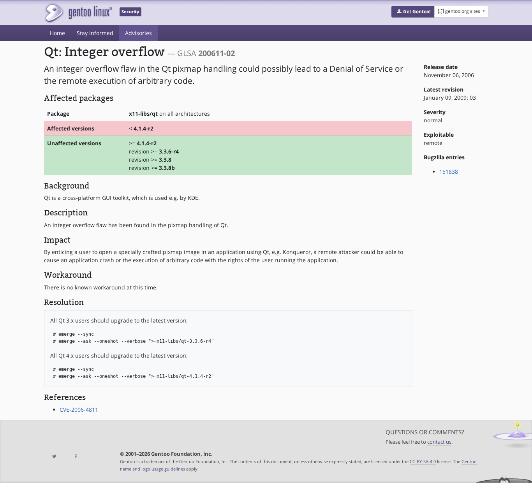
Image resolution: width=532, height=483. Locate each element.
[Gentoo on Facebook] (75, 457)
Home (57, 33)
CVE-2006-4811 (79, 409)
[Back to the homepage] (78, 12)
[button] (413, 12)
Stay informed (95, 33)
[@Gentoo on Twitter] (54, 457)
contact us (439, 442)
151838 (448, 171)
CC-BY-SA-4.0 (423, 461)
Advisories (138, 33)
